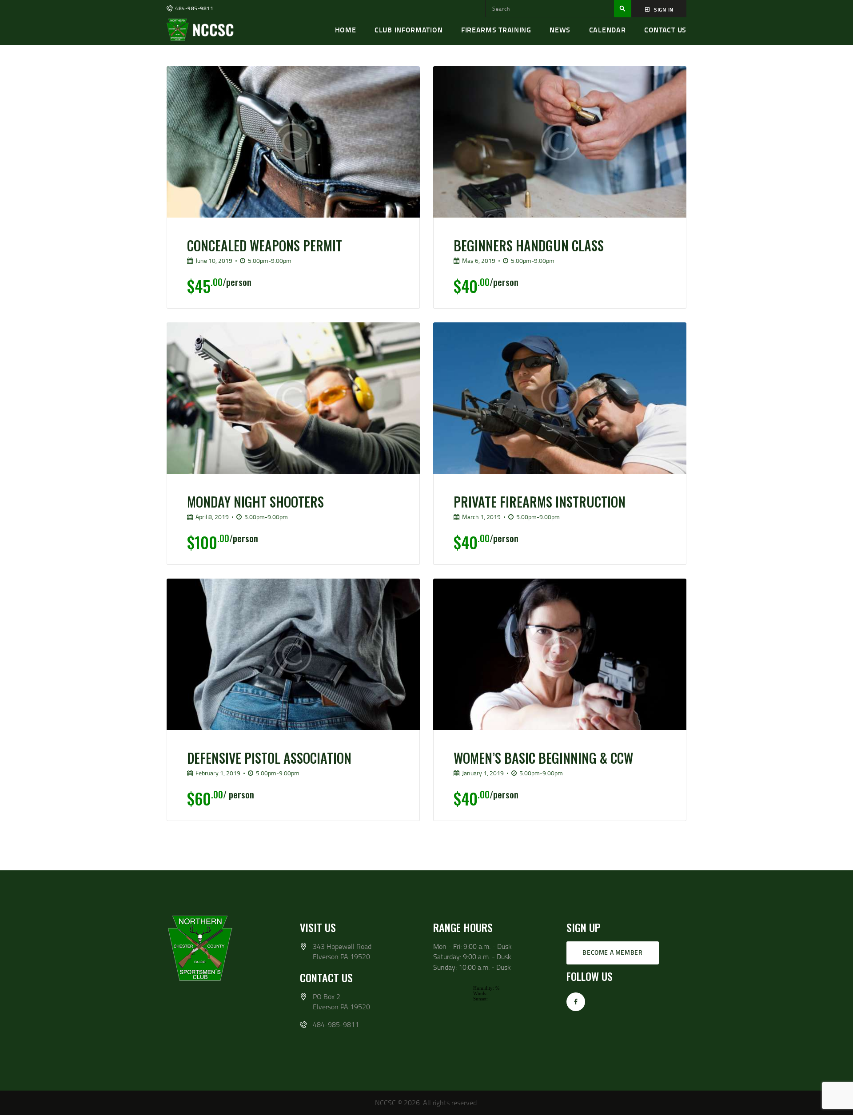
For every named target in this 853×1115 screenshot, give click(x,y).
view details (284, 229)
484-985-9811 (336, 1024)
